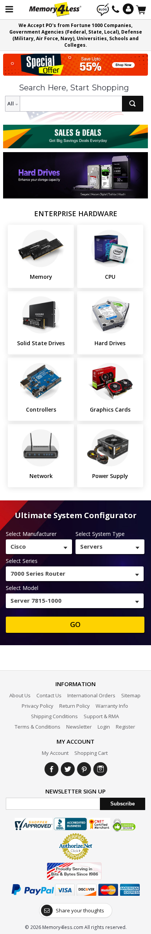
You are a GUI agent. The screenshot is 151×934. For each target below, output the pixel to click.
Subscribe (122, 804)
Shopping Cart (91, 752)
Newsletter (79, 726)
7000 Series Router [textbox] (37, 573)
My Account (55, 752)
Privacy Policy (37, 705)
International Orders (91, 695)
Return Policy (74, 705)
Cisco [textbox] (18, 546)
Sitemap (131, 695)
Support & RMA (101, 716)
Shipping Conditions (54, 716)
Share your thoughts (80, 910)
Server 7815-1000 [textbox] (36, 600)
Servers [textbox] (91, 546)
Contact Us (49, 695)
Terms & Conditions (37, 726)
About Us (20, 695)
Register (125, 726)
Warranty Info (112, 705)
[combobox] (39, 546)
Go (75, 624)
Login (104, 726)
